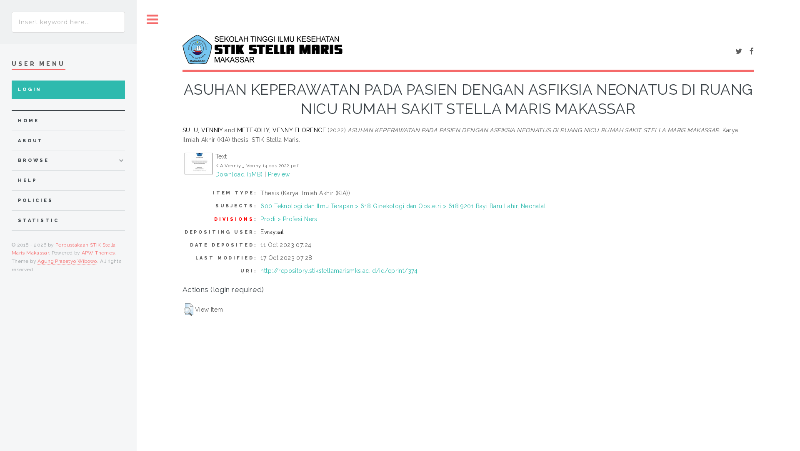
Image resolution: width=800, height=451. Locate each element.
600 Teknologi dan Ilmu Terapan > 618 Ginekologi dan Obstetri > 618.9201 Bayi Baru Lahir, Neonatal (403, 206)
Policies (35, 200)
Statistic (38, 220)
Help (27, 180)
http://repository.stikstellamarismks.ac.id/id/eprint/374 (339, 270)
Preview (279, 174)
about (30, 141)
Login (30, 89)
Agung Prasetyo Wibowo (67, 261)
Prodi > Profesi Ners (288, 219)
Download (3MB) (239, 174)
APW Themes (98, 253)
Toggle (152, 20)
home (28, 120)
